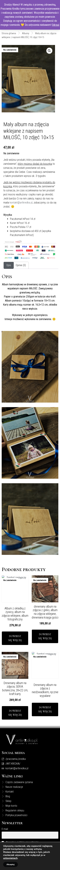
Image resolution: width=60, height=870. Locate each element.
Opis (8, 265)
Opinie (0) (21, 265)
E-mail (5, 829)
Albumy (25, 33)
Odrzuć (55, 24)
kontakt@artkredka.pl (21, 202)
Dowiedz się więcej (15, 638)
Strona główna (9, 33)
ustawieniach (10, 858)
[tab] (9, 265)
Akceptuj (10, 864)
